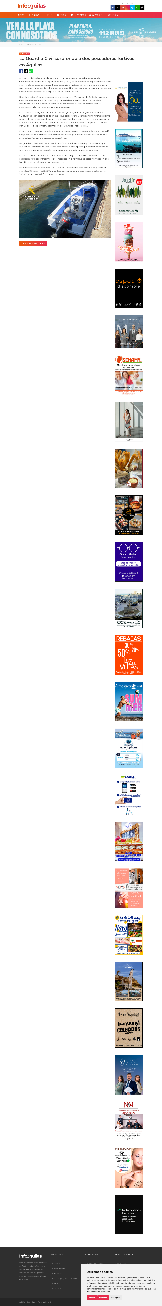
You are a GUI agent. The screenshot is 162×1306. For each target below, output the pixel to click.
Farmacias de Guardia (94, 1264)
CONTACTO (113, 15)
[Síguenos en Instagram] (127, 7)
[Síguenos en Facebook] (113, 7)
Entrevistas (58, 1274)
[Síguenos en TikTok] (142, 7)
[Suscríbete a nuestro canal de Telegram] (132, 7)
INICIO (21, 15)
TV (48, 15)
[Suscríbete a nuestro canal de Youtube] (122, 7)
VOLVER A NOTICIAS (35, 243)
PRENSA (35, 15)
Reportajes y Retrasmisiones (65, 1278)
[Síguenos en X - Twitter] (117, 7)
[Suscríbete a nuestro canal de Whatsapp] (137, 7)
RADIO (62, 15)
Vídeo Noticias (59, 1269)
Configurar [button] (115, 1298)
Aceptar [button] (92, 1298)
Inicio (21, 44)
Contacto (57, 1288)
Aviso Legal (122, 1264)
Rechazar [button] (103, 1298)
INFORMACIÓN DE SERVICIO (87, 15)
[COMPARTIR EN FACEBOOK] (21, 71)
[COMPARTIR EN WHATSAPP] (31, 71)
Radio (56, 1283)
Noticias (30, 44)
